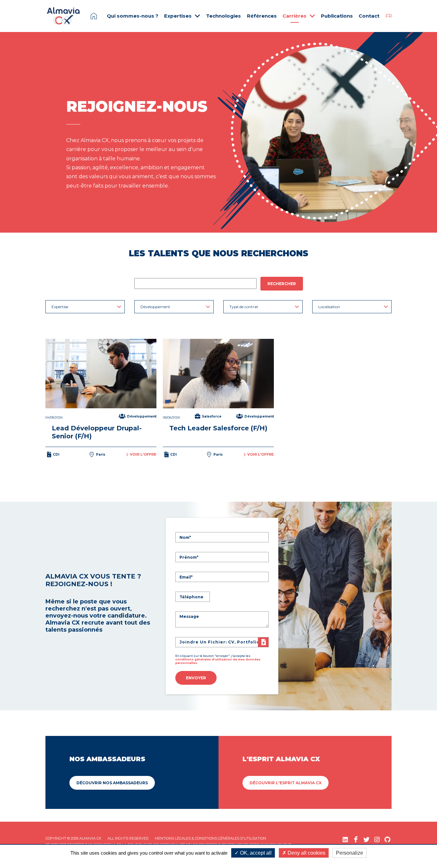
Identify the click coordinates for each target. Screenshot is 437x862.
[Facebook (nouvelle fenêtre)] (356, 839)
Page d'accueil (94, 16)
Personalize (349, 853)
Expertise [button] (60, 306)
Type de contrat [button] (243, 306)
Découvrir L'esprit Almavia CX (286, 782)
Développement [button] (155, 306)
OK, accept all (255, 853)
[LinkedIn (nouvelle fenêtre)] (345, 839)
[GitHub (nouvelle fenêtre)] (388, 839)
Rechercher (281, 283)
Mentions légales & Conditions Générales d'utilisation (210, 838)
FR (388, 16)
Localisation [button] (329, 306)
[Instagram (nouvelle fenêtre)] (377, 839)
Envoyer (196, 677)
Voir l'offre (143, 454)
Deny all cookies (305, 853)
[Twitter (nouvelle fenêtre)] (366, 839)
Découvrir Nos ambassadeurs (112, 782)
